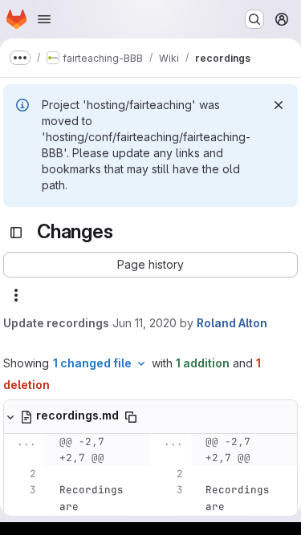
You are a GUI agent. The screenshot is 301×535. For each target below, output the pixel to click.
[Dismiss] (278, 105)
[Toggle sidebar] (16, 232)
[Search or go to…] (254, 19)
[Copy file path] (130, 417)
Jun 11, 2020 (144, 323)
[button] (150, 265)
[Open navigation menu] (44, 19)
